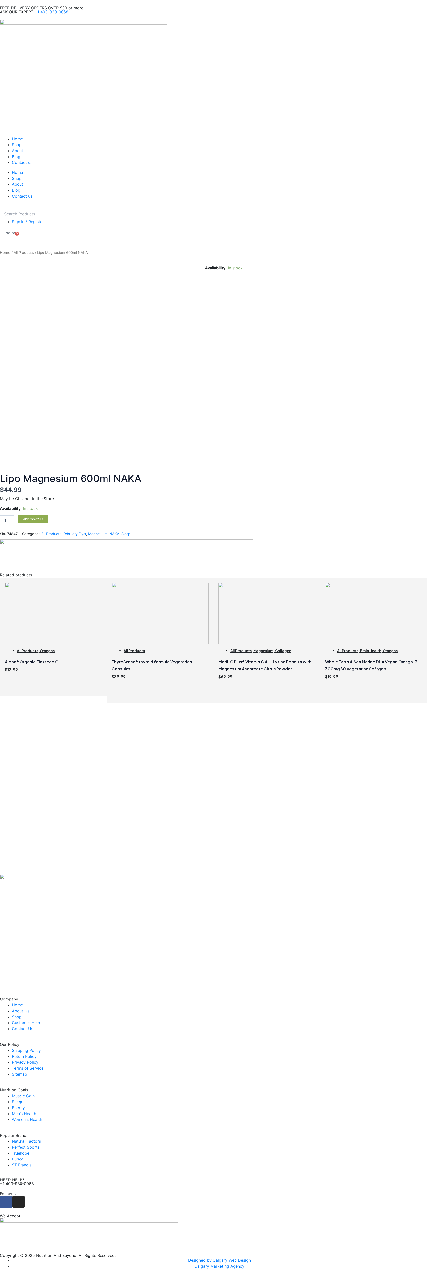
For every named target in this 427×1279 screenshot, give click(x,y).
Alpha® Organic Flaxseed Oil (33, 661)
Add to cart (33, 519)
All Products (24, 252)
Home (17, 138)
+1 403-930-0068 (51, 11)
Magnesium (97, 534)
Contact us (22, 162)
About (17, 150)
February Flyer (74, 534)
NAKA (114, 534)
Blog (16, 156)
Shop (16, 144)
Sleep (125, 534)
